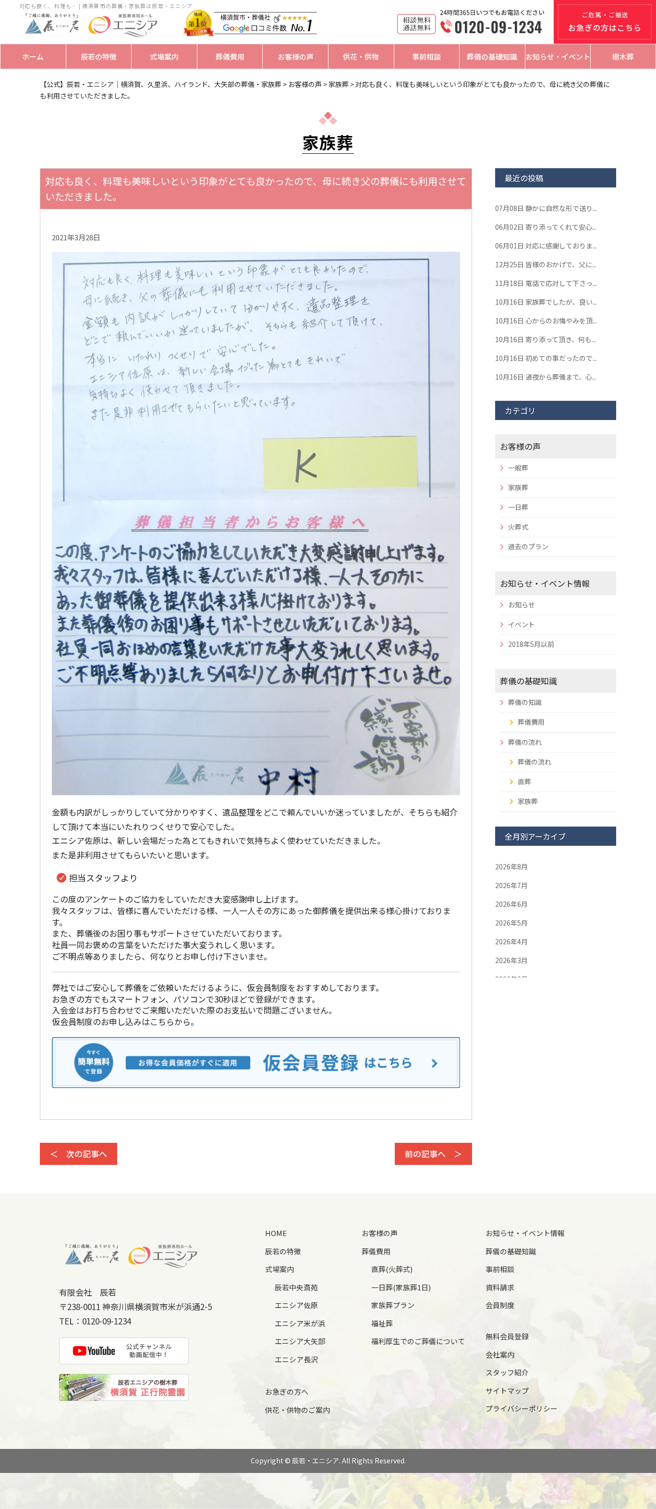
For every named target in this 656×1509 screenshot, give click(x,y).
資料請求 (500, 1287)
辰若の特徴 (99, 56)
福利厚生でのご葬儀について (418, 1341)
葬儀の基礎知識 (492, 56)
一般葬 (518, 467)
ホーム (33, 56)
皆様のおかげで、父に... (545, 264)
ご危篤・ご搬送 (605, 21)
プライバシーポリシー (522, 1408)
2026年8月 (511, 866)
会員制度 (500, 1305)
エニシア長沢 (296, 1359)
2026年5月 (511, 923)
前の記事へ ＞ (433, 1154)
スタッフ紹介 (507, 1372)
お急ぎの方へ (286, 1391)
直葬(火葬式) (392, 1269)
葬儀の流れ (525, 742)
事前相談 (426, 56)
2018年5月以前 (531, 644)
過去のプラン (528, 546)
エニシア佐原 (296, 1305)
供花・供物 (361, 56)
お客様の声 (296, 56)
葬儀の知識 (525, 702)
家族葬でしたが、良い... (546, 302)
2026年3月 (511, 960)
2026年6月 (511, 904)
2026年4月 (511, 941)
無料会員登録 (507, 1336)
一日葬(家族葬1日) (401, 1287)
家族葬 (518, 487)
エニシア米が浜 (300, 1323)
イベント (521, 624)
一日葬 (518, 507)
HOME (276, 1233)
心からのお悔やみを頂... (546, 320)
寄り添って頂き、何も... (545, 339)
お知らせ (521, 604)
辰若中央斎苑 (296, 1287)
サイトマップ (507, 1390)
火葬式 (518, 527)
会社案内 (500, 1354)
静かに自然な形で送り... (546, 208)
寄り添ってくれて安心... (545, 227)
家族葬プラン (392, 1305)
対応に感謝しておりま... (546, 245)
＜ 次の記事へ (78, 1154)
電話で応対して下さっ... (546, 283)
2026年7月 (511, 885)
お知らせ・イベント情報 (545, 583)
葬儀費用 (230, 56)
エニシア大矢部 (300, 1341)
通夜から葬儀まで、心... (545, 377)
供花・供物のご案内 (297, 1410)
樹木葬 (623, 56)
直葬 (524, 781)
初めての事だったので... (546, 358)
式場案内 (164, 56)
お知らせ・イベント (557, 56)
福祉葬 (382, 1323)
